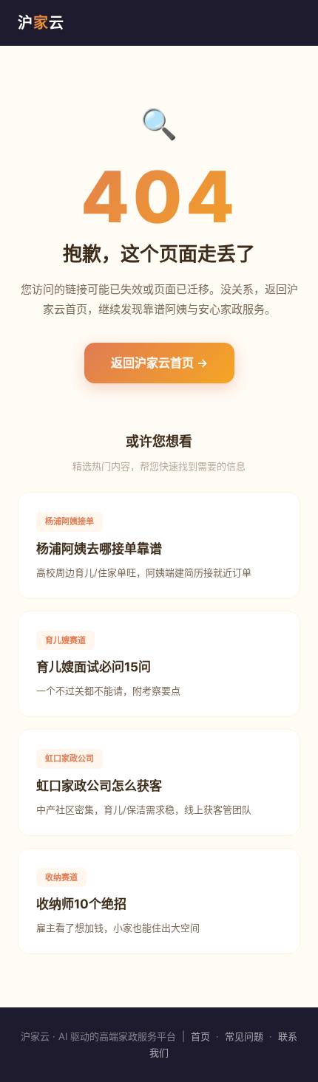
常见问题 (244, 1036)
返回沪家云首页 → (159, 362)
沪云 (41, 23)
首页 (200, 1036)
